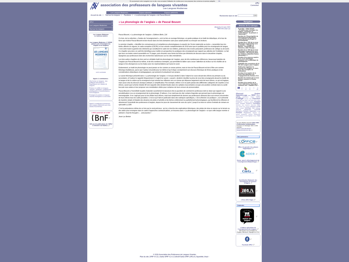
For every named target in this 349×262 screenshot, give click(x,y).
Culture (250, 98)
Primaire (239, 113)
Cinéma (258, 97)
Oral (253, 108)
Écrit (255, 100)
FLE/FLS (249, 103)
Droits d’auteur (245, 100)
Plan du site (144, 257)
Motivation (242, 108)
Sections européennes (241, 114)
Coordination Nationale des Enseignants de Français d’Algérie (248, 181)
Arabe (249, 95)
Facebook (247, 245)
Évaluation (242, 103)
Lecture (240, 106)
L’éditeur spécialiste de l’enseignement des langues (247, 228)
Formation (256, 103)
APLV (91, 22)
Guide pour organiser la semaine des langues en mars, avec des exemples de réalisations (248, 69)
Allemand (239, 94)
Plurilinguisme (239, 111)
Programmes (247, 112)
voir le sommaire (101, 72)
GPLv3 (192, 257)
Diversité (237, 100)
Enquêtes (258, 100)
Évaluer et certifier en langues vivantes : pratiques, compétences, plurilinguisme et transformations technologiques (100, 90)
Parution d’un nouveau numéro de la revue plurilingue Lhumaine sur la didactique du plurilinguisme (248, 59)
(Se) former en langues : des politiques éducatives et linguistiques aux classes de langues (98, 83)
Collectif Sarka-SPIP (181, 257)
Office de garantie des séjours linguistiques (248, 147)
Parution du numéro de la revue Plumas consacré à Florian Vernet (248, 79)
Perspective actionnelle (252, 109)
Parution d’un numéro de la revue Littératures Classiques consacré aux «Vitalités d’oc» (248, 84)
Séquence (241, 115)
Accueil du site (96, 15)
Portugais (258, 111)
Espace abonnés (145, 13)
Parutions (127, 15)
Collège (239, 98)
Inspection (247, 105)
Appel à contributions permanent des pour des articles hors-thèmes (99, 105)
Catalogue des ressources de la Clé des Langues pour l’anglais (248, 64)
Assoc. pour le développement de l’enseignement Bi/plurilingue (248, 160)
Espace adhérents (171, 13)
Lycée (258, 106)
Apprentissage (241, 95)
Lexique (244, 106)
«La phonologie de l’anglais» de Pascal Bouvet (152, 15)
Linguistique (248, 106)
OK (219, 1)
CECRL (238, 97)
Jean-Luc (223, 28)
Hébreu (243, 105)
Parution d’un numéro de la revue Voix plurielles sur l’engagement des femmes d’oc (248, 74)
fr (257, 3)
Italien (258, 105)
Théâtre (258, 115)
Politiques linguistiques (249, 111)
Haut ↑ (206, 257)
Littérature (253, 106)
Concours (246, 98)
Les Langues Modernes (119, 13)
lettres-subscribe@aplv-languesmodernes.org (244, 129)
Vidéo (242, 117)
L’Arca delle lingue (247, 200)
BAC (254, 95)
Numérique (248, 108)
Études (237, 103)
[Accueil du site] (95, 5)
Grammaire (238, 105)
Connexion (255, 5)
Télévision (254, 115)
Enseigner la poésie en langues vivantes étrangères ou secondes (99, 95)
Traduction (238, 117)
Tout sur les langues (112, 15)
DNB (241, 100)
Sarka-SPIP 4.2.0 (166, 257)
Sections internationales (254, 114)
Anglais (257, 94)
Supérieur (250, 115)
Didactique (256, 99)
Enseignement (239, 102)
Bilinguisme (258, 95)
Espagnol (257, 102)
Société (246, 115)
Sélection (237, 115)
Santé (259, 112)
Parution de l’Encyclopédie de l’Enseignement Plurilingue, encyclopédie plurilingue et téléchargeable (248, 38)
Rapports (255, 112)
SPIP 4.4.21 (154, 257)
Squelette (199, 257)
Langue (237, 106)
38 (257, 89)
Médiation (237, 108)
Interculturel (253, 105)
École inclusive (251, 100)
